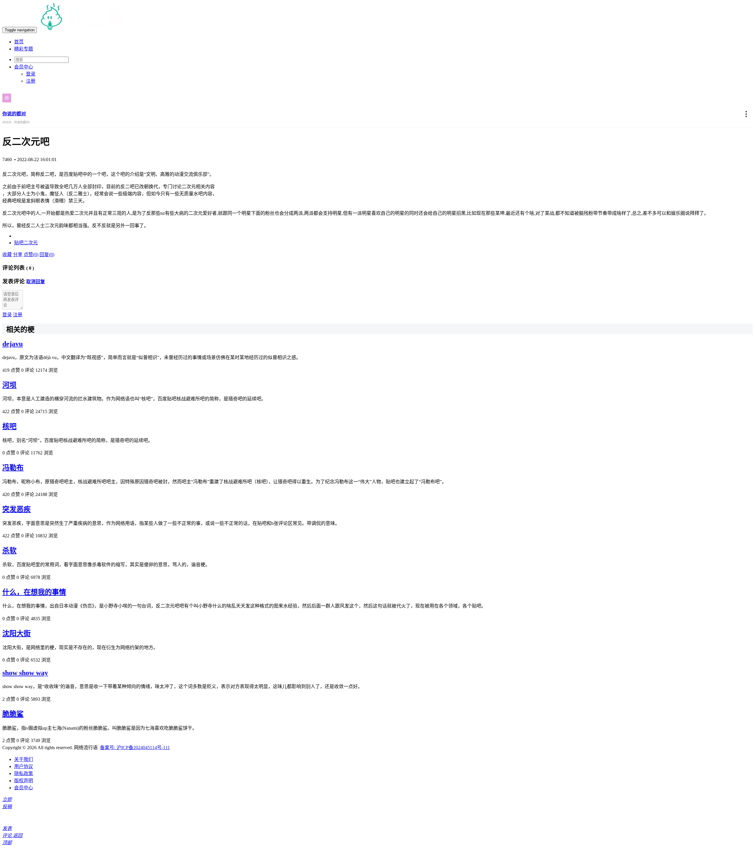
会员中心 (23, 787)
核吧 (9, 426)
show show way (25, 673)
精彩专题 (23, 48)
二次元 (31, 242)
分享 (17, 254)
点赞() (31, 254)
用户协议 (23, 766)
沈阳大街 (16, 633)
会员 (23, 66)
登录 (30, 73)
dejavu (12, 344)
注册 (30, 81)
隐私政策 (23, 773)
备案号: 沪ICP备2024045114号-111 (135, 747)
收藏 (7, 254)
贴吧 (19, 242)
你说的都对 (14, 113)
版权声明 (23, 780)
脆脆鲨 (13, 714)
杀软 (9, 550)
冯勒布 (13, 468)
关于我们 (23, 759)
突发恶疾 (16, 509)
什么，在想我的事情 (34, 592)
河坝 (9, 385)
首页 (19, 41)
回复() (47, 254)
